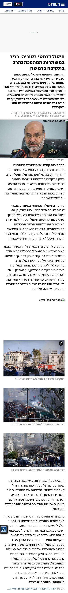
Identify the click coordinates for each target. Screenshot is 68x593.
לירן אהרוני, (16, 113)
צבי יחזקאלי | (58, 116)
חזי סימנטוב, (28, 113)
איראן (53, 589)
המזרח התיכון (18, 589)
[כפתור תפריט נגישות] (3, 529)
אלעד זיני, (40, 113)
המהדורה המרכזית (37, 589)
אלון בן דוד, (50, 113)
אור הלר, (60, 113)
